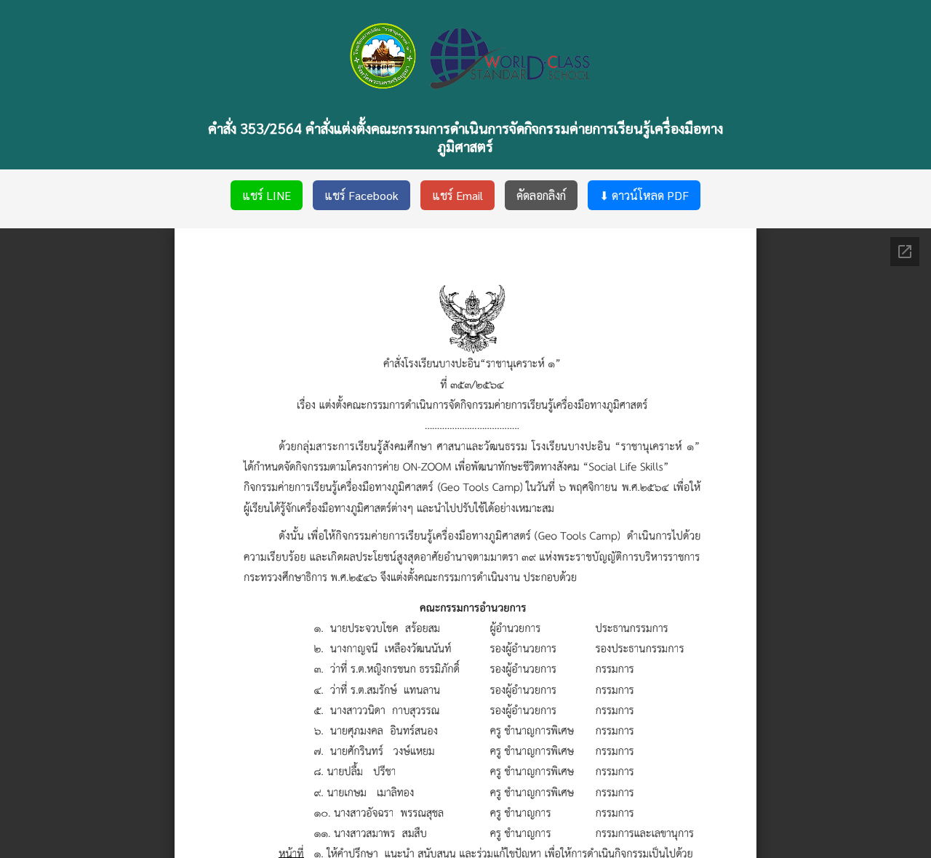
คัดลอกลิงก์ (541, 195)
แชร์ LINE (266, 195)
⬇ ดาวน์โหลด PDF (644, 195)
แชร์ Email (457, 195)
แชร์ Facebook (361, 195)
